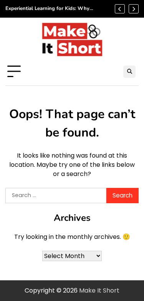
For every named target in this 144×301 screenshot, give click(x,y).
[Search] (129, 72)
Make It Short (99, 290)
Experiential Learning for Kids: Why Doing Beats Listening (47, 9)
